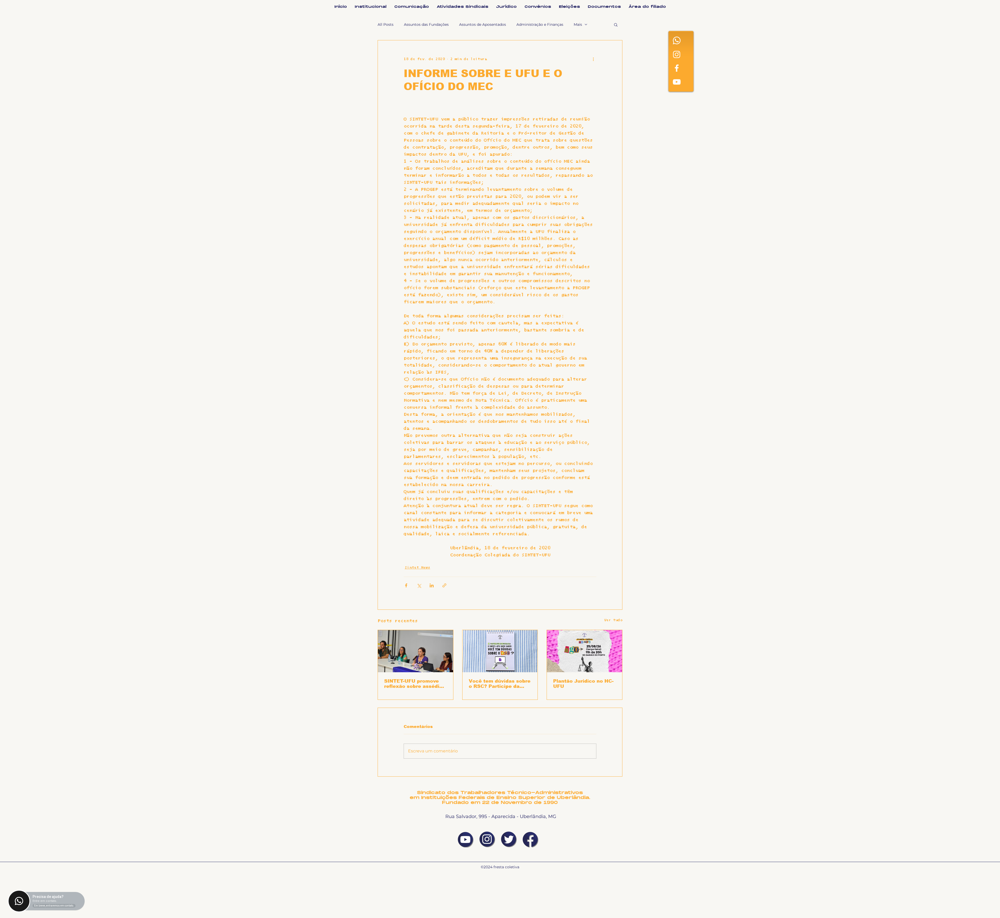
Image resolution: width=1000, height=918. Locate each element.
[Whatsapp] (677, 40)
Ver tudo (613, 620)
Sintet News (417, 567)
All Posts (385, 24)
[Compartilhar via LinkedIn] (431, 585)
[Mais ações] (593, 59)
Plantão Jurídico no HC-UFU (583, 683)
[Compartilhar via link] (444, 585)
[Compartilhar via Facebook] (406, 585)
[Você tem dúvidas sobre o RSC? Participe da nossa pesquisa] (500, 651)
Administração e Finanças (539, 24)
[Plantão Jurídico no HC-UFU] (584, 651)
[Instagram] (677, 54)
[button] (615, 24)
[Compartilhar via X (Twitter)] (418, 585)
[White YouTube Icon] (677, 82)
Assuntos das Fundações (426, 24)
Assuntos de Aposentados (482, 24)
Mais (578, 24)
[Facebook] (677, 68)
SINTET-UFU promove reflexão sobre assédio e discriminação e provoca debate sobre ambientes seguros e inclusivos (413, 683)
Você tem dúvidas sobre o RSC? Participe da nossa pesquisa (499, 683)
